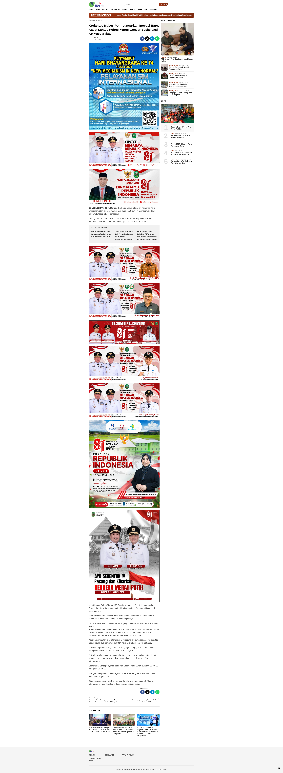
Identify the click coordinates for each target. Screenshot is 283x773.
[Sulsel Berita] (96, 4)
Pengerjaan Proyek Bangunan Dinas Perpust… (180, 94)
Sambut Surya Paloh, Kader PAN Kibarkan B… (181, 162)
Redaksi (92, 755)
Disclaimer (109, 755)
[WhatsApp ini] (157, 38)
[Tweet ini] (147, 38)
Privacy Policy (128, 755)
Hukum (163, 57)
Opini (180, 125)
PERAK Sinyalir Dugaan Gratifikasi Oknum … (178, 77)
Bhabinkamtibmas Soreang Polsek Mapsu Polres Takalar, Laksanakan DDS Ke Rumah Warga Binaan (104, 700)
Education (174, 125)
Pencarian (164, 4)
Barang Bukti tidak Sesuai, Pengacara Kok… (179, 68)
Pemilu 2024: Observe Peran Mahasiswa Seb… (181, 145)
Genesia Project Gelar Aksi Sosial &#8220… (181, 128)
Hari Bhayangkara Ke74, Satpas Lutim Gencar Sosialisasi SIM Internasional (146, 700)
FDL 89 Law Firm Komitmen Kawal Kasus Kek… (177, 60)
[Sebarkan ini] (142, 38)
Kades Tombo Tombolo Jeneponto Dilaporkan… (178, 85)
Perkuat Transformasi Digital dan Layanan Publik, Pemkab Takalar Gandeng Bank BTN (101, 234)
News (176, 65)
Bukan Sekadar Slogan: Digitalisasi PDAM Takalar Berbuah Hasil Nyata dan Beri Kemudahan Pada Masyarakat (174, 15)
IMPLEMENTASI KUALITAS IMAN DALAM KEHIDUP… (181, 153)
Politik (177, 159)
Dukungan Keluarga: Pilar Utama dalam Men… (180, 136)
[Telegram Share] (152, 38)
